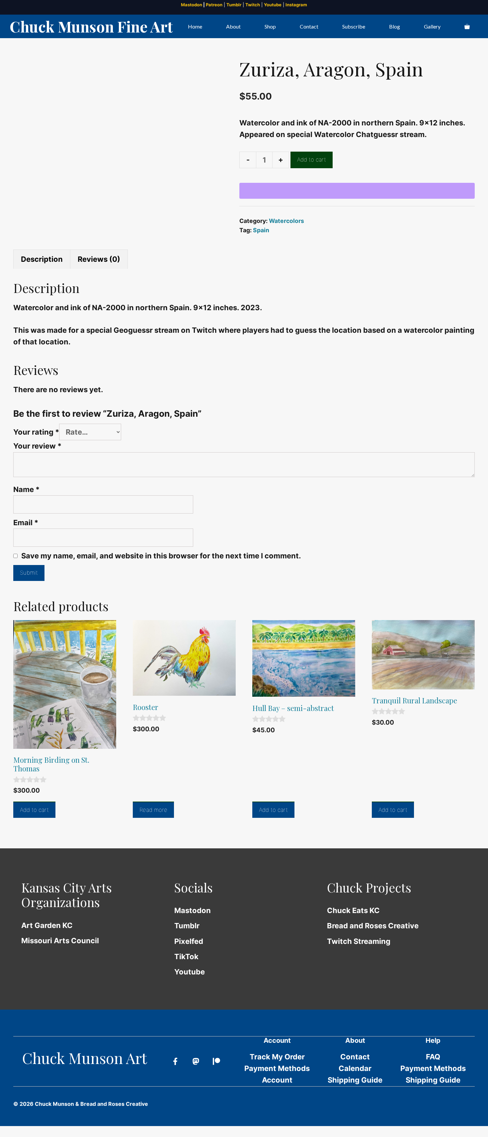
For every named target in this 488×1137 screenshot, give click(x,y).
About (233, 26)
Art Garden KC (47, 925)
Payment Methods (277, 1068)
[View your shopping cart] (467, 26)
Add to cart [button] (34, 810)
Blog (394, 26)
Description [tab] (42, 259)
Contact (309, 26)
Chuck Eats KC (353, 910)
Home (195, 26)
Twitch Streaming (358, 941)
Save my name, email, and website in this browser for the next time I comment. (161, 555)
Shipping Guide (355, 1080)
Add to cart (311, 159)
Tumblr (233, 4)
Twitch (252, 4)
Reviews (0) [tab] (99, 259)
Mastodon (191, 4)
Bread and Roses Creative (373, 925)
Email (25, 522)
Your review (37, 446)
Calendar (355, 1068)
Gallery (432, 26)
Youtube (273, 4)
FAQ (433, 1056)
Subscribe (353, 26)
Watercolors (286, 220)
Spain (261, 230)
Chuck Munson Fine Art (91, 26)
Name (26, 489)
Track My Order (277, 1056)
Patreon (214, 4)
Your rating (36, 432)
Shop (270, 26)
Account (277, 1080)
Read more (153, 810)
